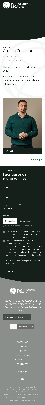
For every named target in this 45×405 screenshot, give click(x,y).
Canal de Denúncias (22, 392)
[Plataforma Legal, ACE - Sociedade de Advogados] (17, 5)
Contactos (22, 364)
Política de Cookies (13, 389)
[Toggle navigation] (39, 5)
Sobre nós (22, 342)
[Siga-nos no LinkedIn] (22, 378)
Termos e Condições (13, 387)
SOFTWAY (31, 400)
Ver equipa (36, 159)
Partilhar (12, 151)
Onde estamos (22, 355)
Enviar (11, 271)
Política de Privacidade (29, 387)
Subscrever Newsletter (17, 317)
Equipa (22, 351)
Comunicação (22, 360)
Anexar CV (7, 216)
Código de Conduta (29, 389)
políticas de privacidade (15, 234)
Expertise (23, 346)
